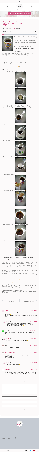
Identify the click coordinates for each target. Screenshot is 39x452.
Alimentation (5, 28)
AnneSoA (6, 310)
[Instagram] (26, 450)
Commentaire (5, 383)
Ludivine (8, 321)
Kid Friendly (7, 369)
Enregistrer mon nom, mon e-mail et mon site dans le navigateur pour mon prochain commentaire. (18, 409)
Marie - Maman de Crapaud (10, 352)
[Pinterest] (34, 450)
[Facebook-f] (28, 450)
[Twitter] (31, 450)
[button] (19, 1)
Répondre (6, 348)
